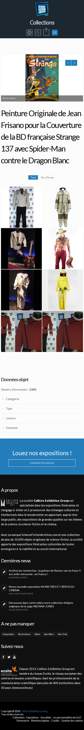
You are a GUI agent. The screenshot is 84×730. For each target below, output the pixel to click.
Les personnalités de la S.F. (67, 717)
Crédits (55, 720)
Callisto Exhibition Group (34, 711)
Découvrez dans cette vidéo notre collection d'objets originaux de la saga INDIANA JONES (41, 604)
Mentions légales (40, 720)
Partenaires (23, 720)
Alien (37, 634)
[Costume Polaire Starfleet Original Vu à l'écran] (62, 207)
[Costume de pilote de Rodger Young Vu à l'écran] (21, 207)
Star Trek (62, 634)
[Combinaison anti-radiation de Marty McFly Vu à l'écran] (62, 290)
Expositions (32, 717)
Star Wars (49, 634)
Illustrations (24, 634)
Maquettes (8, 634)
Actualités (45, 717)
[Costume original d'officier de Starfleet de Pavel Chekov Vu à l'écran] (21, 331)
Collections (19, 717)
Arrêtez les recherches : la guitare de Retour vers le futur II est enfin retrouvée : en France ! (45, 572)
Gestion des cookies (72, 720)
